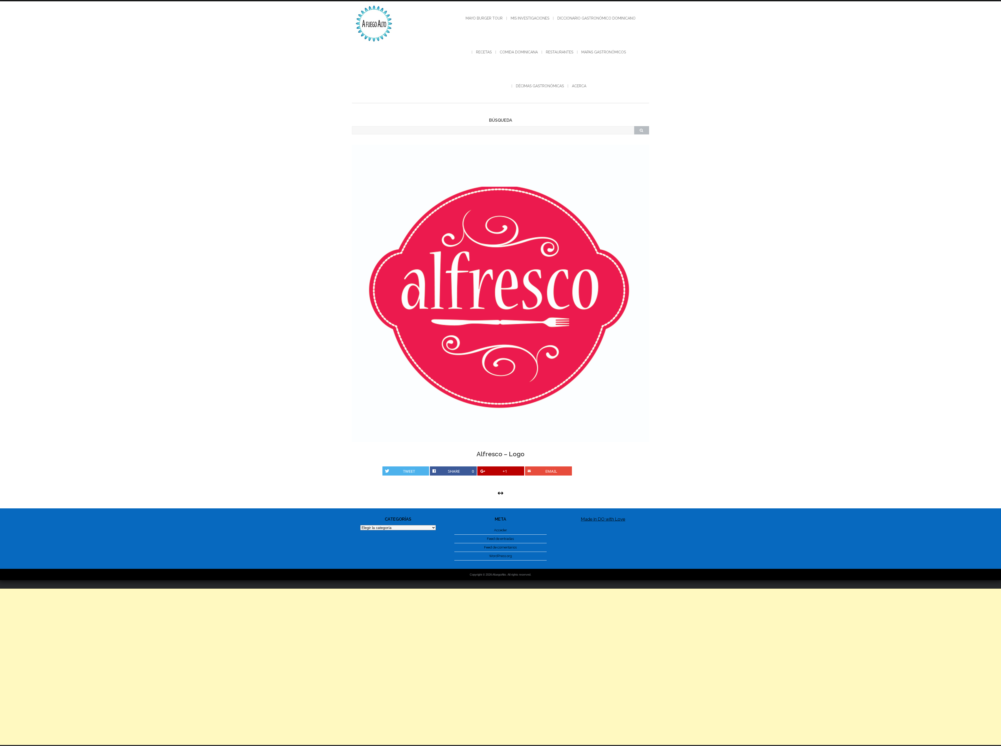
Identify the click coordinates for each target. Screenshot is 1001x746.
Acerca (579, 86)
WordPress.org (500, 556)
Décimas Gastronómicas (540, 86)
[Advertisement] (500, 667)
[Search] (641, 130)
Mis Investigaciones (530, 18)
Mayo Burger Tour (484, 18)
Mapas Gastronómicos (603, 52)
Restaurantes (559, 52)
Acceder (500, 530)
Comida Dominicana (519, 52)
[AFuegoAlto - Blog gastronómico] (374, 44)
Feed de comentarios (500, 547)
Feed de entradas (500, 539)
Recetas (484, 52)
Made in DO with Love (603, 519)
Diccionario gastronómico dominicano (596, 18)
